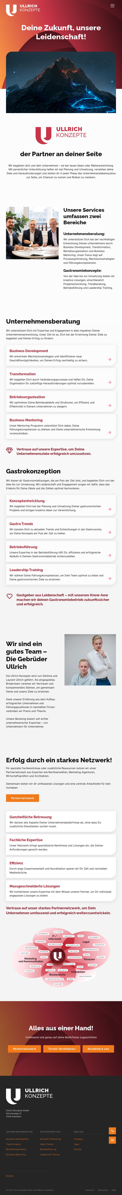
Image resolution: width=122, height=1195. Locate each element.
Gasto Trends (46, 1144)
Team (76, 1144)
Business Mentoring (16, 1154)
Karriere (78, 1149)
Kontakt (10, 1176)
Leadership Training (49, 1154)
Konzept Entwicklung (50, 1139)
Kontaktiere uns (98, 1048)
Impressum (89, 1190)
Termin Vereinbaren (61, 1048)
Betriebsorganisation (16, 1149)
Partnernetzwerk (22, 798)
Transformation (13, 1144)
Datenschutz (103, 1190)
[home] (23, 8)
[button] (112, 5)
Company (78, 1139)
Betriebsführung (48, 1149)
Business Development (17, 1139)
